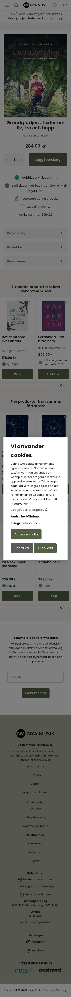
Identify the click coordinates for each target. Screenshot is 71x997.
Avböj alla (45, 548)
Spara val (21, 548)
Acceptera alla (26, 534)
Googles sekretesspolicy (28, 510)
